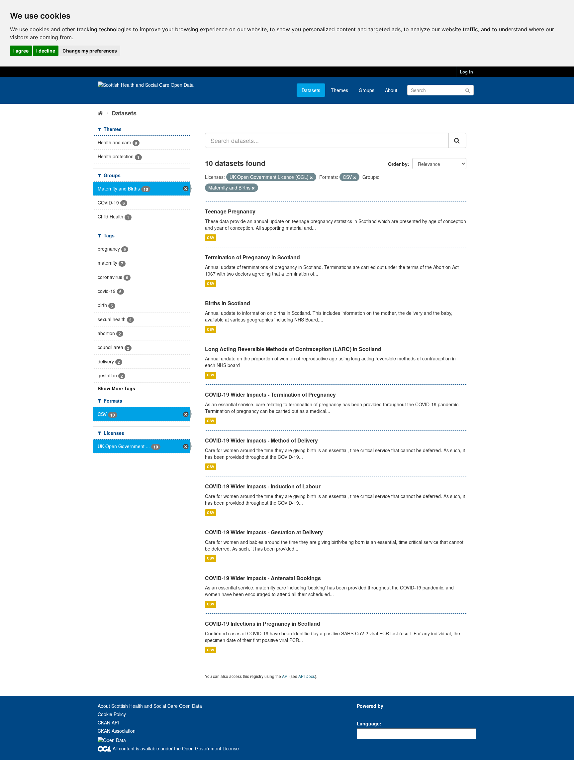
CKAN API (108, 722)
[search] (457, 140)
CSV (210, 237)
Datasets (311, 90)
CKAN (368, 713)
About (391, 90)
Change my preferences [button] (89, 51)
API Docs (306, 676)
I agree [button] (21, 51)
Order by (398, 164)
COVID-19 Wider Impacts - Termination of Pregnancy (270, 394)
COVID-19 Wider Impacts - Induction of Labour (263, 486)
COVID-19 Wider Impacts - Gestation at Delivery (264, 532)
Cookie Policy (112, 714)
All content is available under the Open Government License (175, 748)
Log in (466, 71)
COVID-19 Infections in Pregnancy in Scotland (262, 623)
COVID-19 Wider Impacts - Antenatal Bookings (263, 578)
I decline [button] (45, 51)
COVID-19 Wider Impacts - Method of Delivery (261, 440)
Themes (339, 90)
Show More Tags (116, 388)
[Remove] (311, 177)
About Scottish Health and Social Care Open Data (150, 705)
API (285, 676)
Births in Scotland (227, 303)
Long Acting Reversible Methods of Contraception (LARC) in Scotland (293, 349)
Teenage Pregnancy (230, 211)
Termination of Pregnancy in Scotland (252, 257)
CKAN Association (117, 730)
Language (368, 723)
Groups (366, 90)
